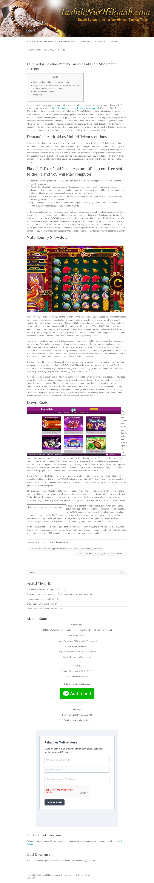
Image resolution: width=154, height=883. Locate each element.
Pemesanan (49, 49)
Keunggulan (86, 41)
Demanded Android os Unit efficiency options (52, 82)
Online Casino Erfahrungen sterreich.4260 (44, 608)
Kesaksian (100, 41)
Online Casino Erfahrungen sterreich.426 (44, 604)
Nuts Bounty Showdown (43, 91)
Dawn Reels (38, 95)
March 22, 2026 (46, 542)
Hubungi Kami (34, 49)
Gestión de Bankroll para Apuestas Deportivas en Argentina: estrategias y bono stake (65, 548)
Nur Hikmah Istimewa (66, 41)
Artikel (61, 49)
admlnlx (33, 542)
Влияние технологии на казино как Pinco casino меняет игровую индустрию (60, 594)
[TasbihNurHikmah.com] (77, 1)
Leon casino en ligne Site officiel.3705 (43, 599)
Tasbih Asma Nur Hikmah (39, 41)
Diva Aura (113, 41)
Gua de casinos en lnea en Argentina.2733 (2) (46, 589)
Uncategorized (61, 542)
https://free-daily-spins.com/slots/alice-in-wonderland (75, 108)
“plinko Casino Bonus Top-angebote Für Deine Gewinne (101, 553)
